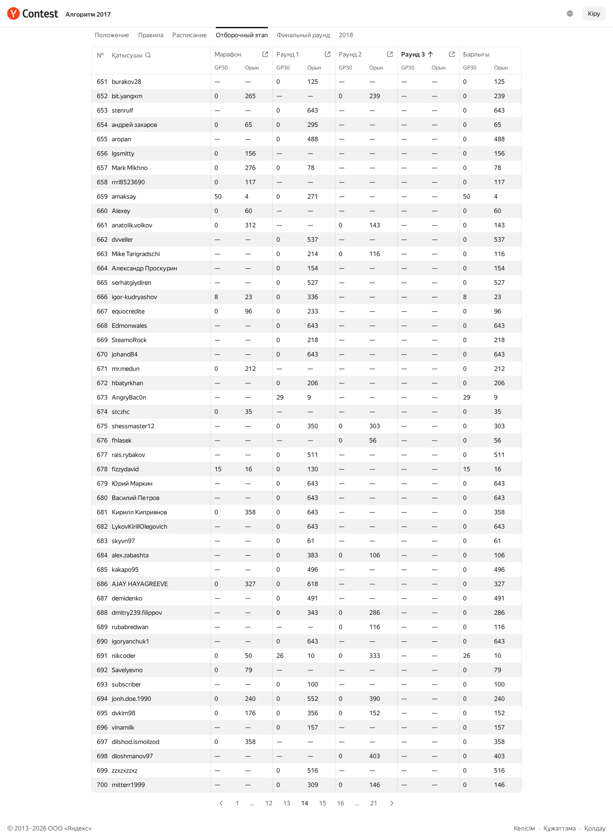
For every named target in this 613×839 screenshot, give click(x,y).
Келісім (524, 828)
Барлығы (476, 54)
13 (286, 803)
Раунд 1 (287, 54)
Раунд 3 (413, 54)
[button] (132, 55)
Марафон (228, 54)
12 (268, 803)
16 (340, 803)
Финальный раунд (303, 35)
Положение (112, 35)
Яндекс (77, 828)
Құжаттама (559, 828)
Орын (252, 68)
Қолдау (595, 828)
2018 (346, 35)
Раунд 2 (350, 54)
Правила (150, 35)
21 (373, 803)
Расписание (189, 35)
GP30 (221, 68)
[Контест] (32, 13)
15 (322, 803)
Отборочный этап (242, 35)
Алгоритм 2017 (88, 14)
